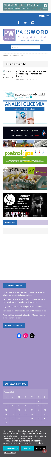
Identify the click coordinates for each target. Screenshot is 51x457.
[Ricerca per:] (25, 47)
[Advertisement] (25, 256)
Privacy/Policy (10, 452)
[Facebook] (18, 22)
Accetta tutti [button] (27, 448)
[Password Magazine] (25, 35)
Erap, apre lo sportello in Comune (28, 306)
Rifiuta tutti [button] (40, 448)
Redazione (35, 79)
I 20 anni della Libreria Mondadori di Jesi (30, 311)
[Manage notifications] (44, 451)
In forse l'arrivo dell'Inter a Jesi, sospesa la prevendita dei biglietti (31, 73)
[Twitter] (25, 22)
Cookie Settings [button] (11, 448)
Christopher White (10, 292)
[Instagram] (32, 22)
